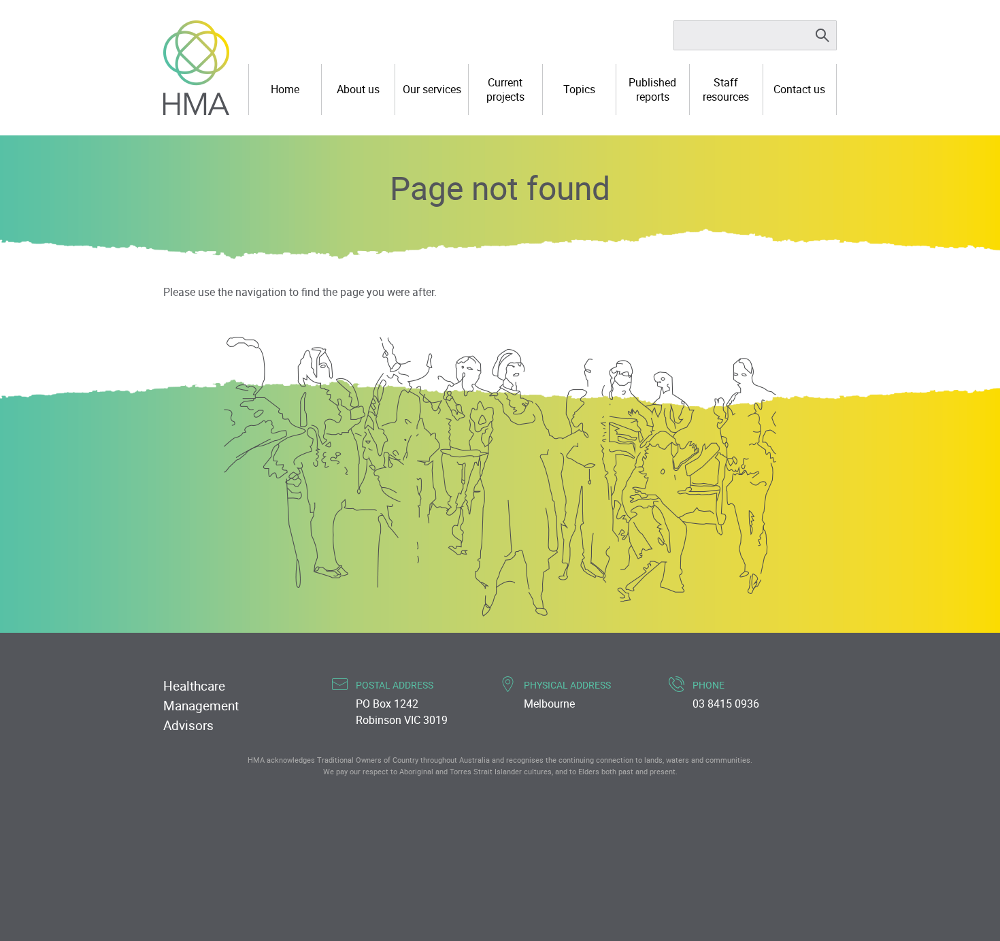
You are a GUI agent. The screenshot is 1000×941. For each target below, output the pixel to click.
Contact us (799, 89)
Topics (579, 89)
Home (285, 89)
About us (358, 89)
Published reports (652, 89)
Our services (432, 89)
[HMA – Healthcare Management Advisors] (196, 67)
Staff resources (726, 89)
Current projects (505, 89)
